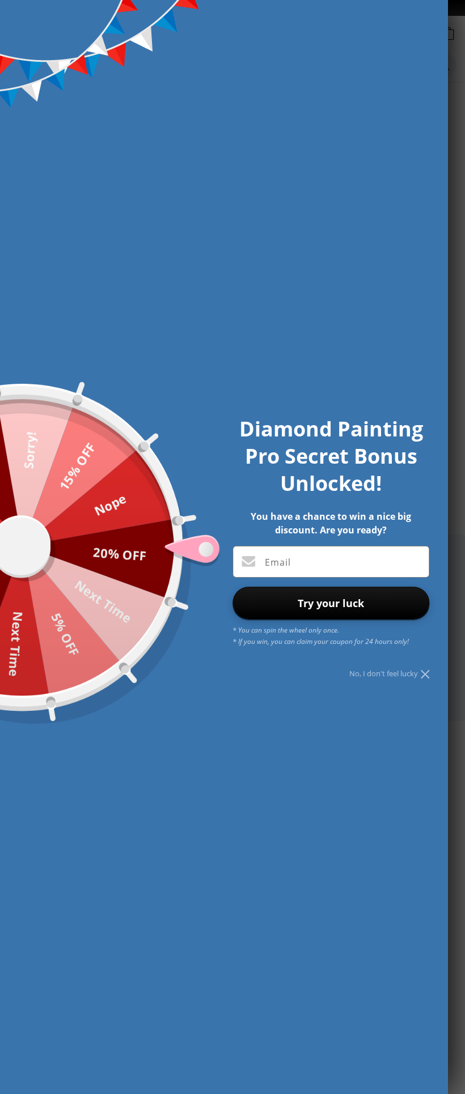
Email (278, 562)
